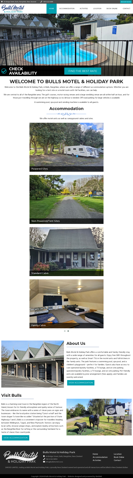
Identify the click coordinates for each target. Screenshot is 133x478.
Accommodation (66, 8)
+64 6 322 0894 (48, 2)
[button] (2, 45)
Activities (84, 8)
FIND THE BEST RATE (82, 71)
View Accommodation (81, 383)
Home (51, 8)
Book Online (112, 8)
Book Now (126, 2)
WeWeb (98, 476)
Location (97, 8)
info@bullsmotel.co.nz (54, 461)
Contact (126, 8)
